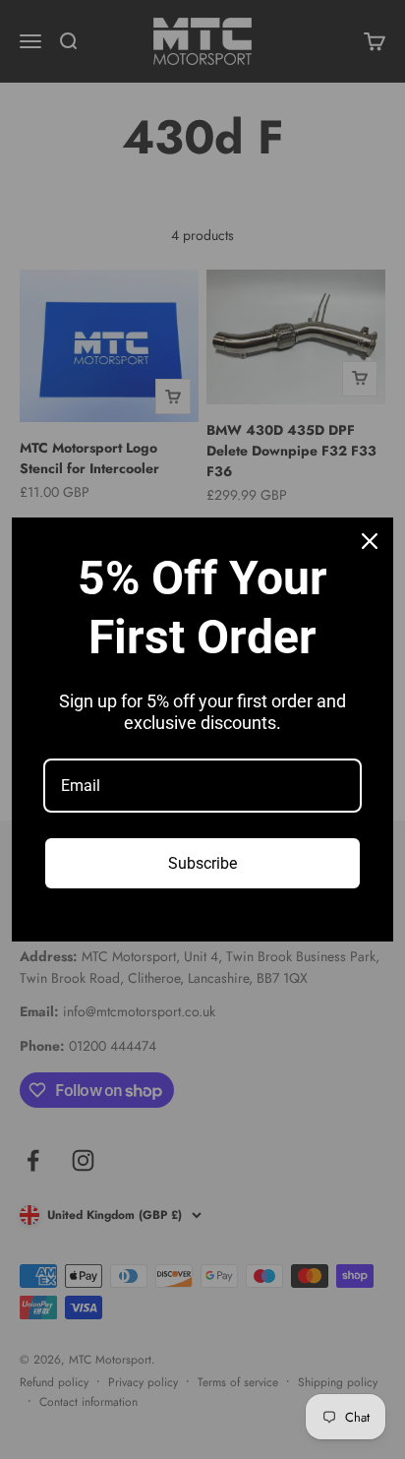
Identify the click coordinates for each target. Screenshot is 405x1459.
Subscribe (202, 863)
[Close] (369, 541)
